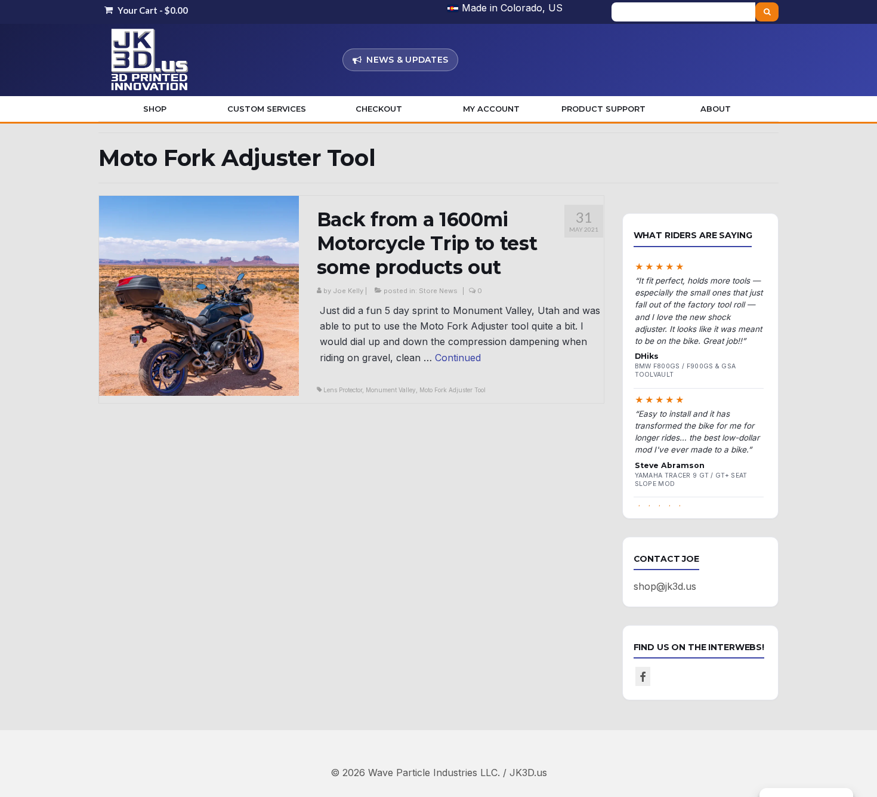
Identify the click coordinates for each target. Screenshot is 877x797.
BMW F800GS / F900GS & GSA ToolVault (685, 370)
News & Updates (407, 59)
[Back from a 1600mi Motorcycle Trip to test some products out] (199, 295)
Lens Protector (342, 389)
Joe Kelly (348, 291)
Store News (438, 291)
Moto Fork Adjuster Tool (452, 389)
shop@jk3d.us (665, 586)
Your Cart (152, 10)
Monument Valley (391, 389)
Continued (458, 358)
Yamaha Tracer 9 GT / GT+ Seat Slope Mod (691, 480)
